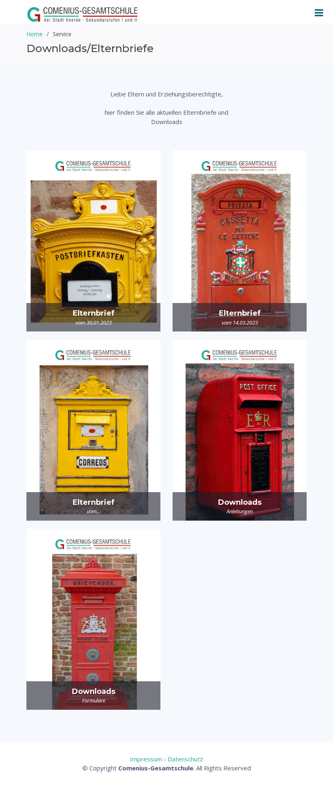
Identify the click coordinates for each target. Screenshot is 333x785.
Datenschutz (185, 759)
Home (34, 34)
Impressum (146, 759)
